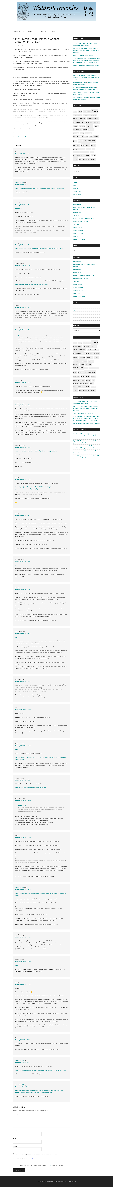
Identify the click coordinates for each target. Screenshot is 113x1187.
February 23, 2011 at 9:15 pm (23, 961)
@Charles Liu (18, 208)
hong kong (88, 133)
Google (91, 130)
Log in (74, 185)
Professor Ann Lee (78, 233)
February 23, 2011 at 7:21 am (23, 479)
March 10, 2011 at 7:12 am (22, 1087)
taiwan (87, 155)
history (82, 133)
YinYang (17, 380)
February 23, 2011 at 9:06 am (23, 710)
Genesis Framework (61, 1181)
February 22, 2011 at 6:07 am (23, 307)
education (75, 126)
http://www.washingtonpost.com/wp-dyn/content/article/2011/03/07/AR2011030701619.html (40, 1070)
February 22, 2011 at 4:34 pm (23, 382)
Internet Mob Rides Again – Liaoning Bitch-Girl (85, 89)
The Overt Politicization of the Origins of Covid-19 (86, 65)
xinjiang (93, 159)
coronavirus (86, 115)
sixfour (91, 152)
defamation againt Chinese (92, 118)
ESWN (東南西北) (77, 215)
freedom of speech (80, 130)
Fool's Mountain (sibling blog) (80, 221)
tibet (75, 159)
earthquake (88, 122)
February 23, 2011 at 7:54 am (23, 681)
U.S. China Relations (84, 159)
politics (93, 145)
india (91, 136)
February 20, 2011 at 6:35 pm (23, 184)
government (76, 133)
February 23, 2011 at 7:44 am (23, 633)
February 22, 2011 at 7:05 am (23, 330)
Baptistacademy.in (77, 92)
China (95, 111)
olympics (85, 145)
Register (75, 182)
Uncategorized (22, 136)
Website (15, 1146)
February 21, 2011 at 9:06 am (23, 205)
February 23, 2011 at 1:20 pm (23, 780)
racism (82, 149)
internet (96, 136)
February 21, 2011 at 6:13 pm (23, 245)
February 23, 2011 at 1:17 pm (23, 746)
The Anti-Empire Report (79, 239)
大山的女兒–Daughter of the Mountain (83, 55)
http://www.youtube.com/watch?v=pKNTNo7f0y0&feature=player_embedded (36, 451)
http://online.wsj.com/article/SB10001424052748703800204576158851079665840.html (39, 249)
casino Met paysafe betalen (80, 97)
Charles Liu (21, 805)
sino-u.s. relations (84, 152)
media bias (90, 140)
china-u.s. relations (77, 115)
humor (86, 136)
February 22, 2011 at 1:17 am (23, 265)
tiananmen (94, 155)
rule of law (75, 152)
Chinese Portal (77, 212)
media (80, 141)
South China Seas (78, 155)
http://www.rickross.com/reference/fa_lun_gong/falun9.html (31, 284)
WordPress (69, 1181)
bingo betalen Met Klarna (79, 82)
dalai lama (82, 118)
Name (15, 1131)
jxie (19, 335)
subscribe (49, 1165)
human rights (78, 136)
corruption (93, 115)
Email (14, 1138)
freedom (96, 126)
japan (74, 141)
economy (96, 122)
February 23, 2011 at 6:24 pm (23, 889)
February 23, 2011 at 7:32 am (23, 515)
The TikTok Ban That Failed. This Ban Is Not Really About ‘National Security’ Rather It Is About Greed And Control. (86, 50)
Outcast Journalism (78, 230)
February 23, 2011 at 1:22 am (23, 405)
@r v (16, 565)
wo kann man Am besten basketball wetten (84, 87)
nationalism (76, 145)
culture (75, 118)
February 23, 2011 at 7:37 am (23, 589)
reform (88, 149)
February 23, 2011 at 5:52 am (23, 447)
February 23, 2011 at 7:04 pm (23, 937)
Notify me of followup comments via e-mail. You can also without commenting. (39, 1165)
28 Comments (34, 45)
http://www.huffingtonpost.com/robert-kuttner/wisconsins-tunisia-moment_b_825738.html (39, 188)
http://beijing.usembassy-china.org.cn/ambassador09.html (30, 787)
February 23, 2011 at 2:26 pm (23, 800)
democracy (78, 122)
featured (89, 126)
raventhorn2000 (19, 182)
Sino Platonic (76, 236)
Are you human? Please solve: (21, 1159)
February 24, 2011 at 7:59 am (23, 984)
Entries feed (76, 188)
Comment (16, 1114)
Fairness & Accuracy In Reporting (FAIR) (83, 218)
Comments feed (77, 191)
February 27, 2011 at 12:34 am (23, 1040)
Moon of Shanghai (77, 227)
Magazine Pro (50, 1181)
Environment (82, 126)
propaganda (76, 149)
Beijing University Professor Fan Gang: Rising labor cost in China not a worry (86, 77)
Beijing (80, 111)
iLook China (76, 224)
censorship (87, 111)
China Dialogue (77, 204)
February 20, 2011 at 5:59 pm (23, 154)
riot (93, 149)
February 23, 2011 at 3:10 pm (23, 837)
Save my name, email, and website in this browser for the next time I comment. (36, 1154)
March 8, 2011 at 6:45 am (22, 1062)
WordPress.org (77, 194)
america (74, 111)
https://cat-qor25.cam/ (79, 75)
